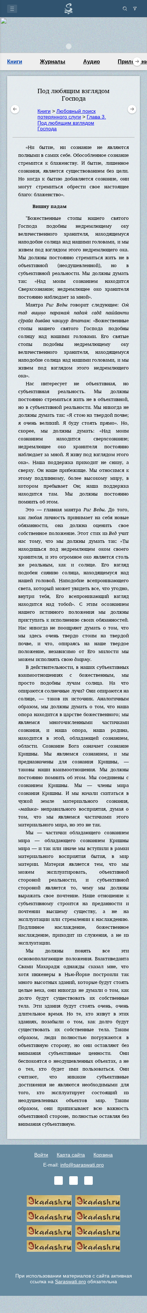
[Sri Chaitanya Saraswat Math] (49, 1201)
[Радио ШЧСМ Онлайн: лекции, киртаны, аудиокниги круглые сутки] (49, 1231)
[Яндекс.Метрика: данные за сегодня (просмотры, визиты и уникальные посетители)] (73, 1261)
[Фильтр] (135, 9)
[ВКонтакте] (58, 1180)
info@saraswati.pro (82, 1165)
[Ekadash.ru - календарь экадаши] (49, 1216)
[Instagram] (88, 1180)
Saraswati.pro (70, 1281)
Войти (41, 1155)
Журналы (52, 61)
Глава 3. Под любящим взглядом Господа (71, 122)
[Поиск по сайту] (125, 9)
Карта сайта (71, 1155)
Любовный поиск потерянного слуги (66, 114)
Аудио (91, 61)
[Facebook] (73, 1180)
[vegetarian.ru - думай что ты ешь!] (97, 1201)
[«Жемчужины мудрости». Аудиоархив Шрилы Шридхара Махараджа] (97, 1231)
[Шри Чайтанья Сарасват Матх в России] (49, 1246)
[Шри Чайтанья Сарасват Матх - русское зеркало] (97, 1216)
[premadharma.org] (97, 1246)
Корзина (103, 1155)
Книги (14, 61)
